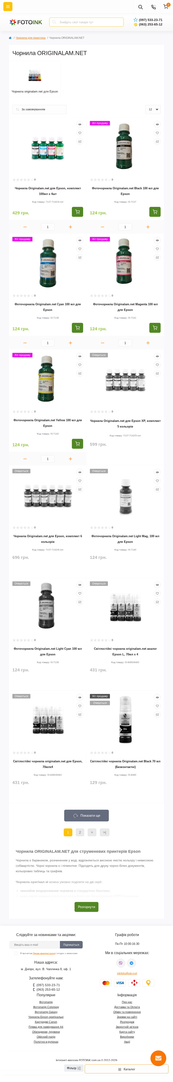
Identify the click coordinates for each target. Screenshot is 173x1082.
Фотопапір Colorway (46, 1007)
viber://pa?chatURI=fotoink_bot (120, 963)
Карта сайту (127, 1031)
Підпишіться (71, 944)
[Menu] (7, 6)
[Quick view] (79, 124)
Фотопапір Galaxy (46, 1012)
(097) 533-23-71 (150, 20)
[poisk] (140, 6)
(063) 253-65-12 (150, 24)
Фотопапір (46, 1002)
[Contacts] (153, 6)
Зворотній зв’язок (127, 1027)
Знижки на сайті (127, 1017)
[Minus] (25, 226)
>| (104, 832)
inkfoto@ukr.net (127, 973)
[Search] (54, 22)
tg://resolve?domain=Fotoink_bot (131, 963)
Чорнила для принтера (31, 37)
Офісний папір (46, 1036)
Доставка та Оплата (127, 1007)
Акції (127, 1041)
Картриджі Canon (46, 1022)
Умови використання (44, 953)
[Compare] (79, 141)
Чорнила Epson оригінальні (46, 1017)
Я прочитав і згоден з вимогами (48, 953)
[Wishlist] (79, 132)
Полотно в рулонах (46, 1041)
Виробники (127, 1036)
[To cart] (77, 212)
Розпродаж (127, 1022)
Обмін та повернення (127, 1012)
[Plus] (70, 226)
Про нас (127, 1002)
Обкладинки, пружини (46, 1031)
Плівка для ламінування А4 (46, 1027)
